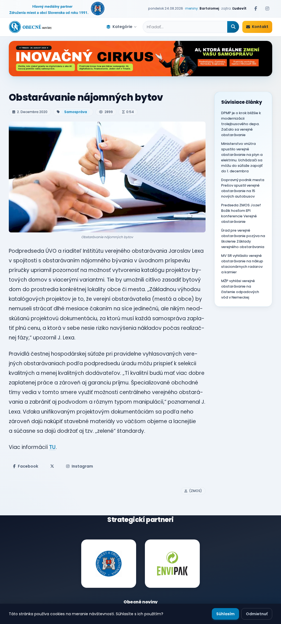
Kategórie (122, 26)
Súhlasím (225, 614)
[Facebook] (256, 8)
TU (52, 447)
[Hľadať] (233, 27)
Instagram (82, 466)
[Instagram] (267, 8)
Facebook (28, 466)
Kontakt (260, 26)
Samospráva (75, 111)
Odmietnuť (257, 614)
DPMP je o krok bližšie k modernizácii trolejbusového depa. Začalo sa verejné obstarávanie (241, 124)
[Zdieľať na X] (52, 466)
